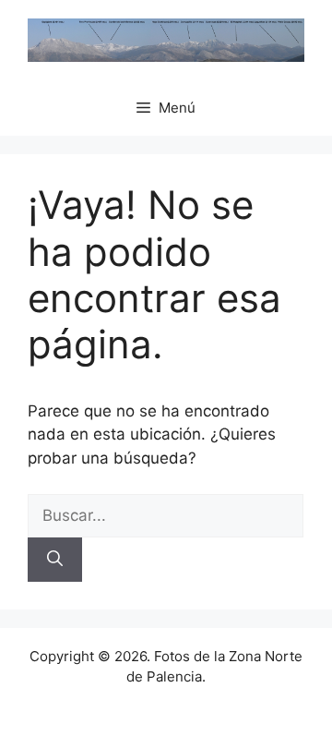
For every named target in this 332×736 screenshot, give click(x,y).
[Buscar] (55, 559)
